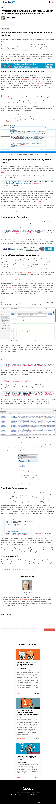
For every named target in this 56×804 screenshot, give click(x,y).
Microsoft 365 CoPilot (29, 569)
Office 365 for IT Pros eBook (22, 599)
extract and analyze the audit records (30, 79)
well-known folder (7, 172)
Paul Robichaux (22, 762)
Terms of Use (18, 794)
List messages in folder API (13, 280)
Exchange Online (21, 738)
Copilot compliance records (9, 569)
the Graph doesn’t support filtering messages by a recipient (29, 272)
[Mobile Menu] (52, 2)
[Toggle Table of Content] (12, 24)
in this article (41, 201)
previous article (8, 45)
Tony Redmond (15, 17)
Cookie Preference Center (38, 794)
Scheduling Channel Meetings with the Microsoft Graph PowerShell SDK (27, 664)
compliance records (39, 83)
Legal (12, 794)
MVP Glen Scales (5, 355)
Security (18, 777)
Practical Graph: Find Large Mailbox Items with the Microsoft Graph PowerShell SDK (28, 712)
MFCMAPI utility (17, 116)
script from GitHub (18, 482)
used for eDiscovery (8, 97)
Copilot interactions (19, 569)
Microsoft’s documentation (10, 287)
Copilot (2, 7)
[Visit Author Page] (27, 585)
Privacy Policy (26, 794)
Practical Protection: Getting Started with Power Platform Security (26, 758)
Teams (18, 693)
